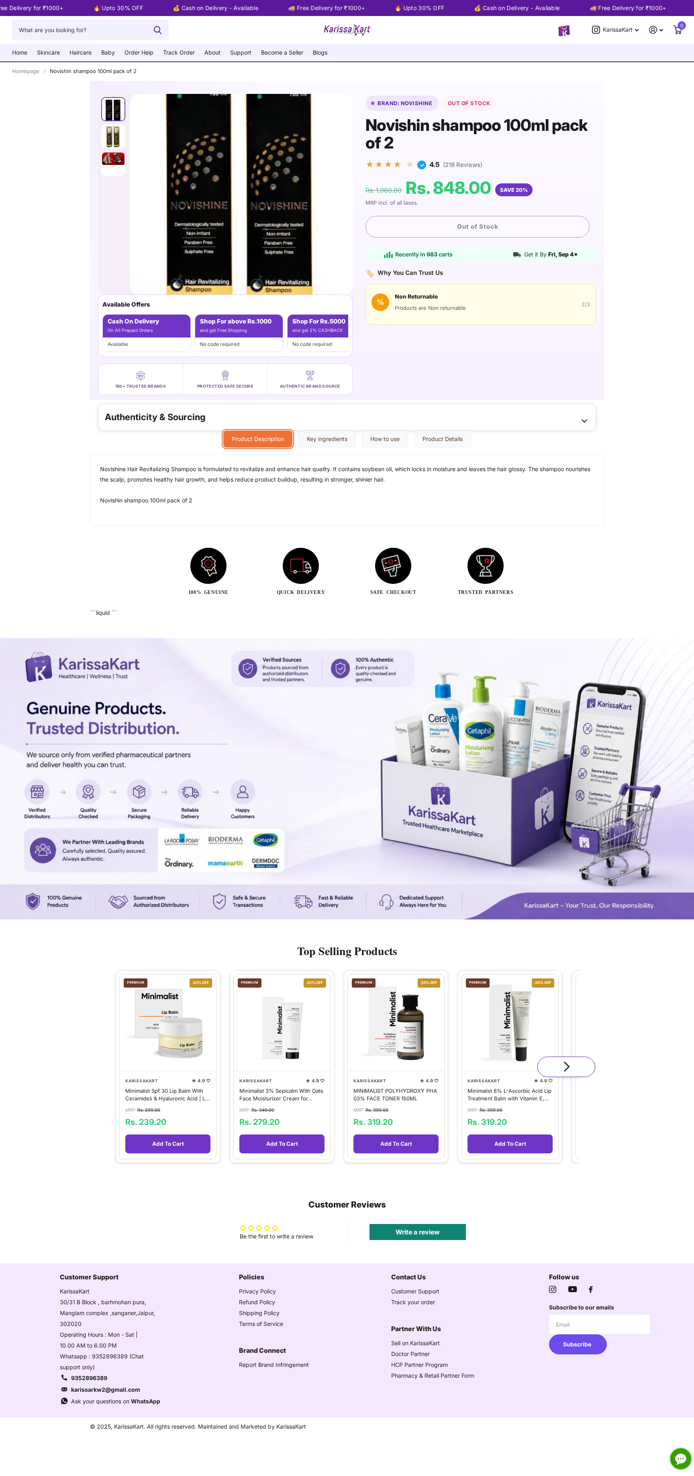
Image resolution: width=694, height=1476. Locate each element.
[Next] (566, 1067)
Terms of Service (261, 1323)
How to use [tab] (385, 438)
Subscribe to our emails (581, 1307)
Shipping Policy (259, 1312)
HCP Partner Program (419, 1364)
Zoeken (158, 30)
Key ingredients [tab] (327, 438)
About (212, 52)
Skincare (48, 52)
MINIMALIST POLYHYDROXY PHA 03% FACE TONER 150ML (395, 1095)
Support (240, 52)
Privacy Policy (257, 1291)
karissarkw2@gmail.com (105, 1389)
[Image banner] (347, 778)
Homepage (25, 71)
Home (19, 52)
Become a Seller (282, 52)
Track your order (413, 1302)
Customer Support (415, 1291)
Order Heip (139, 52)
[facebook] (591, 1289)
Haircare (80, 52)
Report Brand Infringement (274, 1364)
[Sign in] (656, 30)
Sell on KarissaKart (415, 1343)
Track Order (179, 52)
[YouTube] (572, 1289)
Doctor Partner (410, 1353)
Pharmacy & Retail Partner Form (432, 1375)
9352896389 (89, 1377)
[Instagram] (552, 1289)
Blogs (320, 52)
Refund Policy (257, 1302)
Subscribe (577, 1344)
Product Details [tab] (443, 438)
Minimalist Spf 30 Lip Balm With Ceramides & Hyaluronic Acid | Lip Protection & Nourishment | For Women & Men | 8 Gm (167, 1095)
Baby (108, 52)
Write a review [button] (418, 1232)
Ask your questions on (115, 1401)
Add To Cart (168, 1144)
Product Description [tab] (258, 438)
